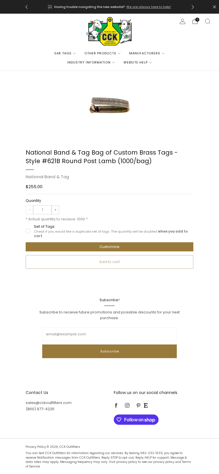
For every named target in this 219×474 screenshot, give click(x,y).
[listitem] (110, 7)
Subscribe (109, 351)
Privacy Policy (36, 447)
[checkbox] (28, 231)
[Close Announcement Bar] (214, 7)
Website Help (135, 62)
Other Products (100, 53)
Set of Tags (111, 231)
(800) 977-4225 (40, 409)
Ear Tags (63, 53)
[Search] (207, 21)
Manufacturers (144, 53)
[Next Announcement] (192, 7)
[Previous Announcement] (26, 7)
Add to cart (109, 261)
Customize (109, 246)
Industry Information (89, 62)
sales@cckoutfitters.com (49, 402)
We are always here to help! (148, 7)
